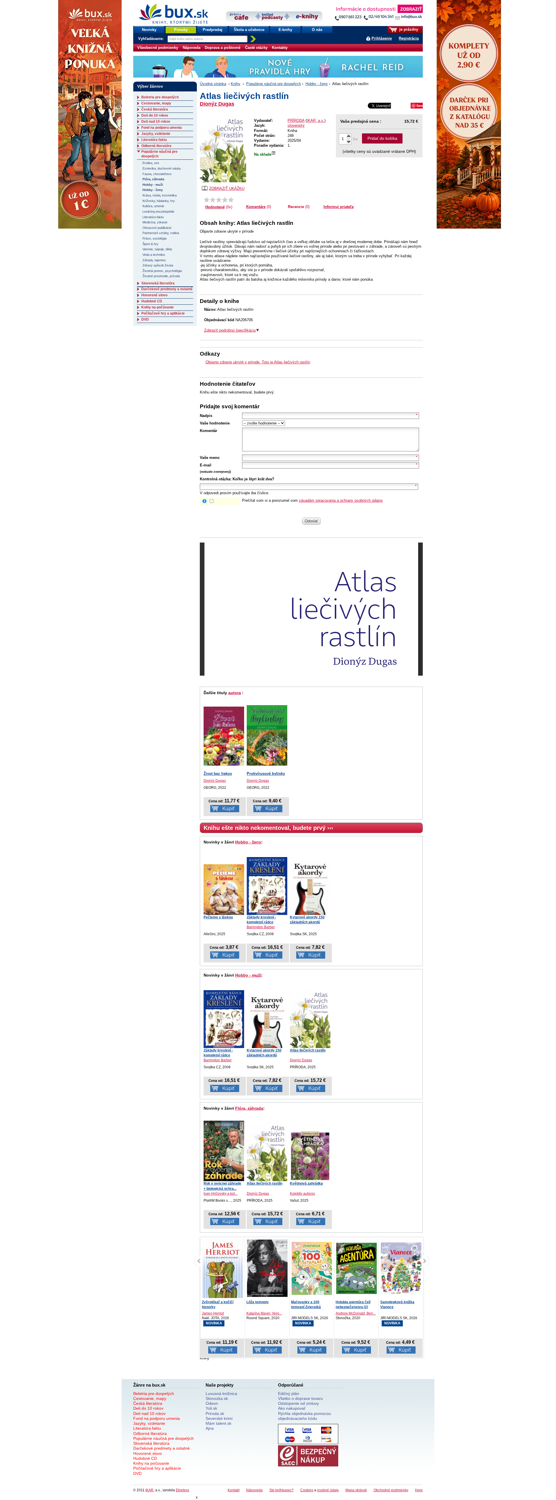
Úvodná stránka (213, 84)
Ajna (210, 1428)
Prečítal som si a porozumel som (312, 500)
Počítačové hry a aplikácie (163, 313)
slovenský (296, 125)
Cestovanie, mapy (156, 103)
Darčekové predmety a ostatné (167, 289)
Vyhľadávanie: (151, 38)
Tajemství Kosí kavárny (399, 1302)
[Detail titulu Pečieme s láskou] (224, 889)
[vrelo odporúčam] (231, 200)
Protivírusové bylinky (266, 773)
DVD (145, 319)
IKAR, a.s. (315, 120)
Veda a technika (153, 254)
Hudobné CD (151, 301)
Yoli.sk (211, 1408)
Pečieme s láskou (218, 917)
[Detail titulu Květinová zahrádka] (310, 1156)
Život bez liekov (218, 773)
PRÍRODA (296, 120)
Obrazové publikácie (156, 227)
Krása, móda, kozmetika (159, 195)
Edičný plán (288, 1393)
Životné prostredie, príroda (161, 276)
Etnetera (182, 1490)
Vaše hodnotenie (215, 423)
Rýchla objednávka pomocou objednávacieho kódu (304, 1416)
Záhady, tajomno (154, 260)
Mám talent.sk (218, 1423)
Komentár (208, 431)
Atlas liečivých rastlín (307, 1050)
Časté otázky (256, 47)
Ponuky (181, 29)
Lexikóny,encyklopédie (158, 211)
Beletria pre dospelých (160, 97)
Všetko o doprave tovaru (300, 1398)
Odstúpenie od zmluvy (298, 1403)
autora (234, 692)
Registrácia (409, 38)
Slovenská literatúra (158, 283)
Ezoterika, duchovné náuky (161, 168)
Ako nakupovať (292, 1408)
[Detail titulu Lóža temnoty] (222, 1268)
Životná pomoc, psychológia (162, 271)
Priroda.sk (215, 1413)
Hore (419, 1490)
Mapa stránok (356, 1490)
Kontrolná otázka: (215, 479)
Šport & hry (150, 244)
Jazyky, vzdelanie (155, 134)
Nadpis (206, 415)
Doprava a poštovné (222, 47)
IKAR (149, 1490)
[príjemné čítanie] (225, 200)
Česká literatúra (154, 109)
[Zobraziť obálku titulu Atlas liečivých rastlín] (223, 148)
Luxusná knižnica (221, 1393)
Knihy (235, 84)
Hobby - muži (248, 975)
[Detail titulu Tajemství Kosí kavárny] (401, 1268)
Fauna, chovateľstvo (156, 174)
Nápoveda (191, 47)
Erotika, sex (150, 163)
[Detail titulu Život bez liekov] (224, 736)
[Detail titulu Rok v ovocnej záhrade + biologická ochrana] (224, 1151)
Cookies (306, 1490)
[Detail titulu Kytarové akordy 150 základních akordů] (310, 888)
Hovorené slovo (154, 295)
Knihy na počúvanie (157, 307)
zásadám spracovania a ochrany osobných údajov (341, 500)
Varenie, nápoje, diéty (157, 249)
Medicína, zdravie (154, 222)
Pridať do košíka (382, 138)
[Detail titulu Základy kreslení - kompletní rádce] (267, 886)
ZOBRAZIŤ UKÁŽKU (226, 188)
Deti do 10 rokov (154, 115)
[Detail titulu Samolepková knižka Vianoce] (356, 1268)
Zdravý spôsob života (157, 265)
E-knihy (285, 29)
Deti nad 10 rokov (155, 122)
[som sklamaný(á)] (207, 200)
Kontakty (280, 47)
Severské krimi (219, 1418)
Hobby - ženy (317, 84)
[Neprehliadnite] (378, 14)
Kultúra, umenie (153, 206)
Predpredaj (212, 29)
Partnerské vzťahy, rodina (160, 233)
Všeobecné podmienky (157, 47)
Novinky (149, 29)
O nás (317, 29)
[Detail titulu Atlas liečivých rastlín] (310, 1018)
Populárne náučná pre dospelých (273, 84)
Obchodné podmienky (391, 1490)
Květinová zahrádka (306, 1183)
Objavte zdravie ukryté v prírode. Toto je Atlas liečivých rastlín (258, 362)
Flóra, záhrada (249, 1108)
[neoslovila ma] (213, 200)
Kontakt (233, 1490)
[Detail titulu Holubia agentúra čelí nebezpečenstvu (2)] (312, 1268)
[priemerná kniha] (219, 200)
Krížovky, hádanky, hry (158, 201)
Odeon (212, 1403)
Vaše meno (210, 457)
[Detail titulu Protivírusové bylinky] (267, 735)
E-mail (205, 465)
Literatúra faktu (154, 140)
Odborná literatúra (156, 146)
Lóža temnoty (213, 1302)
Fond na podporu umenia (161, 128)
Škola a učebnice (249, 29)
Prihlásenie (382, 38)
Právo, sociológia (154, 238)
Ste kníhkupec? (281, 1490)
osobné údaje (328, 1490)
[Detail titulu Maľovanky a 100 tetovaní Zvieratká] (267, 1268)
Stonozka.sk (217, 1398)
